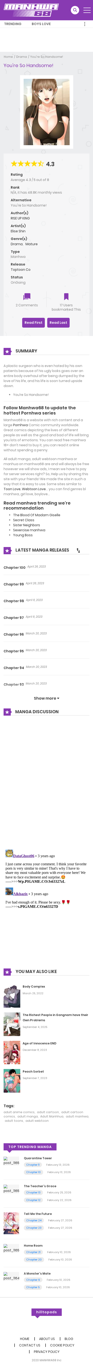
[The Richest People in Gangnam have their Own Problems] (12, 1023)
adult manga (27, 1116)
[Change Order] (78, 550)
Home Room (33, 1246)
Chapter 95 (14, 651)
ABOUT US (47, 1338)
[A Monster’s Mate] (11, 1276)
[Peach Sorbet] (12, 1080)
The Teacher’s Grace (40, 1186)
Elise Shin (18, 231)
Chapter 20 (34, 1259)
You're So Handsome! (46, 57)
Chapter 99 (14, 584)
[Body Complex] (12, 995)
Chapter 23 (33, 1228)
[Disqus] (46, 783)
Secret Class (23, 520)
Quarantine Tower (38, 1158)
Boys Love (41, 23)
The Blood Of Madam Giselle (36, 515)
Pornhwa (20, 425)
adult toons (14, 1121)
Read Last (58, 322)
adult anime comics (19, 1112)
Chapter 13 (33, 1192)
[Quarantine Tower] (11, 1161)
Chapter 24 (33, 1220)
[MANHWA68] (31, 10)
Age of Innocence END (39, 1043)
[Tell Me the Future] (11, 1223)
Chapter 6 (33, 1280)
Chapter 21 (33, 1252)
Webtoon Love (34, 489)
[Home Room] (11, 1248)
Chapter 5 (33, 1287)
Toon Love (12, 489)
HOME (24, 1338)
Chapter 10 (33, 1172)
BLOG (69, 1338)
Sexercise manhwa (29, 530)
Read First (33, 322)
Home (8, 57)
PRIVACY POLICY (47, 1351)
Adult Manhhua (51, 1116)
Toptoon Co (21, 269)
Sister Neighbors (26, 525)
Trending (12, 23)
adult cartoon (48, 1112)
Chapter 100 (15, 567)
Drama (21, 57)
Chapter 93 (14, 684)
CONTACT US (29, 1345)
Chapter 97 (14, 617)
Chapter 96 (14, 634)
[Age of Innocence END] (12, 1052)
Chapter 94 (14, 667)
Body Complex (34, 986)
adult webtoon (37, 1121)
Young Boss (23, 535)
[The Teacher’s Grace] (11, 1188)
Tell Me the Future (38, 1214)
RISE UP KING (20, 218)
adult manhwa (77, 1116)
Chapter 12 (33, 1200)
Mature (32, 244)
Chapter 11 (33, 1165)
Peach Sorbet (33, 1071)
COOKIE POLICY (62, 1345)
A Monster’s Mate (37, 1273)
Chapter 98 (14, 601)
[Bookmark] (66, 297)
